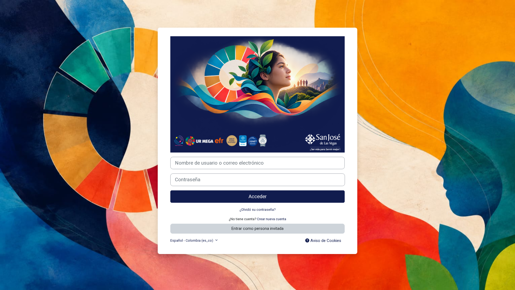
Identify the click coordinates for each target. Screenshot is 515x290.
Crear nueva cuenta (271, 219)
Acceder (258, 197)
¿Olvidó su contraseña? (257, 210)
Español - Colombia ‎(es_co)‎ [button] (192, 240)
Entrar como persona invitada (257, 228)
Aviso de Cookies (325, 240)
